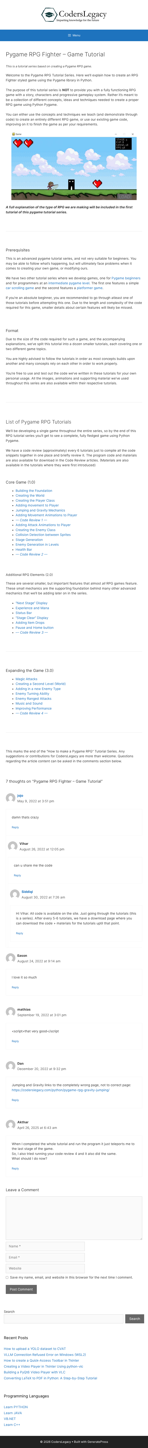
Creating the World (30, 495)
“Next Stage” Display (31, 603)
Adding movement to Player (37, 505)
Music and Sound (29, 703)
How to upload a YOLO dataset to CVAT (35, 1349)
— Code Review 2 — (31, 554)
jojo (20, 795)
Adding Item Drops (30, 623)
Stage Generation (29, 540)
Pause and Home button (35, 628)
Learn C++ (12, 1425)
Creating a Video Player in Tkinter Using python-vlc (43, 1366)
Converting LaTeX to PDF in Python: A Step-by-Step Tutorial (50, 1378)
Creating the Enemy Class (36, 530)
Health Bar (24, 549)
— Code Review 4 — (32, 713)
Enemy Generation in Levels (37, 544)
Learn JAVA (13, 1413)
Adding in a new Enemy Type (38, 689)
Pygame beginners (126, 278)
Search (9, 1312)
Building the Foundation (34, 491)
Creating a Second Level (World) (41, 684)
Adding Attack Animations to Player (43, 525)
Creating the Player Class (35, 500)
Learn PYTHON (16, 1407)
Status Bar (24, 613)
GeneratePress (97, 1442)
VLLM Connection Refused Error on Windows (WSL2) (45, 1355)
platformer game (90, 288)
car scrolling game (20, 288)
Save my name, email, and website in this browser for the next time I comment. (71, 1277)
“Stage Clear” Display (32, 618)
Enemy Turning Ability (32, 694)
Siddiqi (27, 892)
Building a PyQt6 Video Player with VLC (34, 1372)
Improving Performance (34, 708)
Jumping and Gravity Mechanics (40, 510)
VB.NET (10, 1419)
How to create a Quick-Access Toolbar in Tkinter (41, 1360)
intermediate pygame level (68, 283)
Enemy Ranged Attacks (33, 699)
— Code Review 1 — (31, 520)
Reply (15, 827)
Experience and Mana (32, 608)
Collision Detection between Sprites (43, 535)
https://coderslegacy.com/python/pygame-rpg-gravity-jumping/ (60, 1090)
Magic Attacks (26, 679)
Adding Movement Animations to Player (46, 515)
